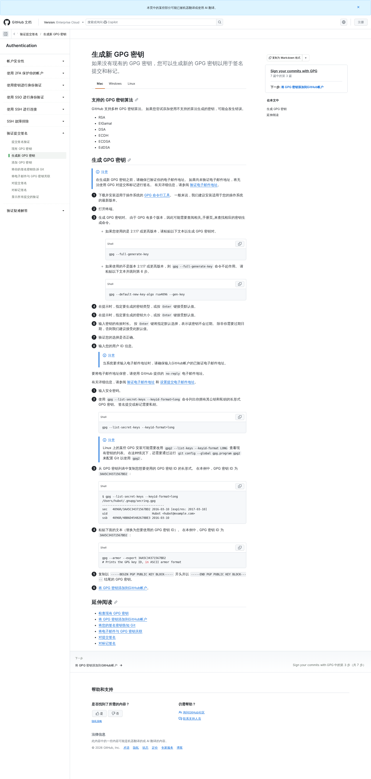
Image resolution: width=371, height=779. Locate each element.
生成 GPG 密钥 (109, 160)
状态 (145, 747)
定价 (155, 747)
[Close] (358, 7)
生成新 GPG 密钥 (54, 34)
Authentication (21, 45)
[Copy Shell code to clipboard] (239, 244)
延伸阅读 (102, 602)
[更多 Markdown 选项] (305, 57)
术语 (126, 747)
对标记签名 (107, 643)
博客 (180, 747)
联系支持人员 (192, 718)
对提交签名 (107, 637)
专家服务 (167, 747)
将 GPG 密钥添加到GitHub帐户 (302, 87)
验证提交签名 (29, 34)
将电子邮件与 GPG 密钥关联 (120, 631)
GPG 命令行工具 (157, 195)
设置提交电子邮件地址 (177, 382)
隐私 (136, 747)
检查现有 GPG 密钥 (114, 613)
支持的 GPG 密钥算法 (112, 99)
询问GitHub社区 (194, 712)
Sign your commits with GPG (294, 71)
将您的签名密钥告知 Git (117, 625)
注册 (361, 22)
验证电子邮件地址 (203, 185)
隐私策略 (97, 721)
